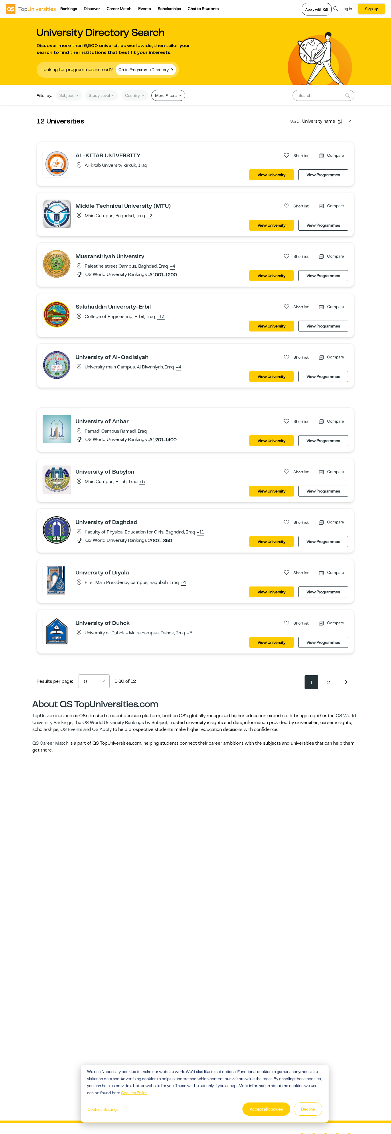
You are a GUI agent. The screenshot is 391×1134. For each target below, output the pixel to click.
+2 (149, 216)
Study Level (100, 95)
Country (133, 95)
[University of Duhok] (57, 630)
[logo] (31, 9)
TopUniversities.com (53, 716)
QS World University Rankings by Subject (124, 722)
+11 (200, 532)
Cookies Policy (134, 1092)
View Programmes (323, 174)
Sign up (371, 8)
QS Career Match (50, 743)
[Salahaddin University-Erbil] (57, 314)
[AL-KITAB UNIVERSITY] (57, 163)
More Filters (166, 95)
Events (144, 8)
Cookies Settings (103, 1109)
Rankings (68, 8)
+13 (161, 317)
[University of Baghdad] (57, 530)
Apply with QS (316, 9)
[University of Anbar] (57, 429)
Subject (66, 95)
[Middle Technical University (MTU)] (57, 213)
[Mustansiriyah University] (57, 264)
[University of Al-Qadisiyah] (57, 365)
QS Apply (102, 729)
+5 (142, 482)
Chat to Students (203, 8)
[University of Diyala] (57, 580)
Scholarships (169, 8)
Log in (346, 8)
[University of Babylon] (57, 479)
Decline (308, 1109)
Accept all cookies (266, 1109)
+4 (172, 266)
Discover (92, 8)
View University (271, 174)
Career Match (119, 8)
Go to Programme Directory (144, 69)
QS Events (71, 729)
